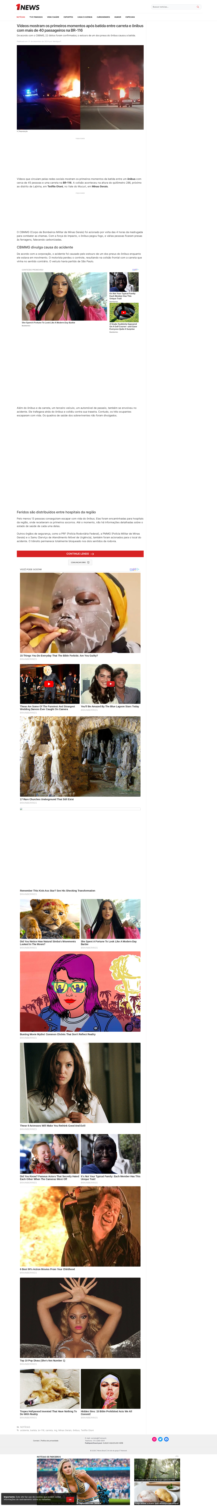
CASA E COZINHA (84, 17)
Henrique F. (57, 41)
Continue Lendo (77, 553)
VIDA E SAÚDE (53, 17)
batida (33, 1430)
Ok (70, 1499)
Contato (36, 1441)
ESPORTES (68, 17)
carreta (49, 1430)
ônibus (76, 1430)
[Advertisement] (80, 157)
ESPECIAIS (130, 17)
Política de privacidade (49, 1441)
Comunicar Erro (78, 562)
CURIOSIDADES (103, 17)
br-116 (41, 1430)
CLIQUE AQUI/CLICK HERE (113, 1443)
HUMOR (117, 17)
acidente (24, 1430)
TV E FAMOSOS (36, 17)
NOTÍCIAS (21, 17)
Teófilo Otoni (87, 1430)
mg (55, 1430)
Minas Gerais (65, 1430)
